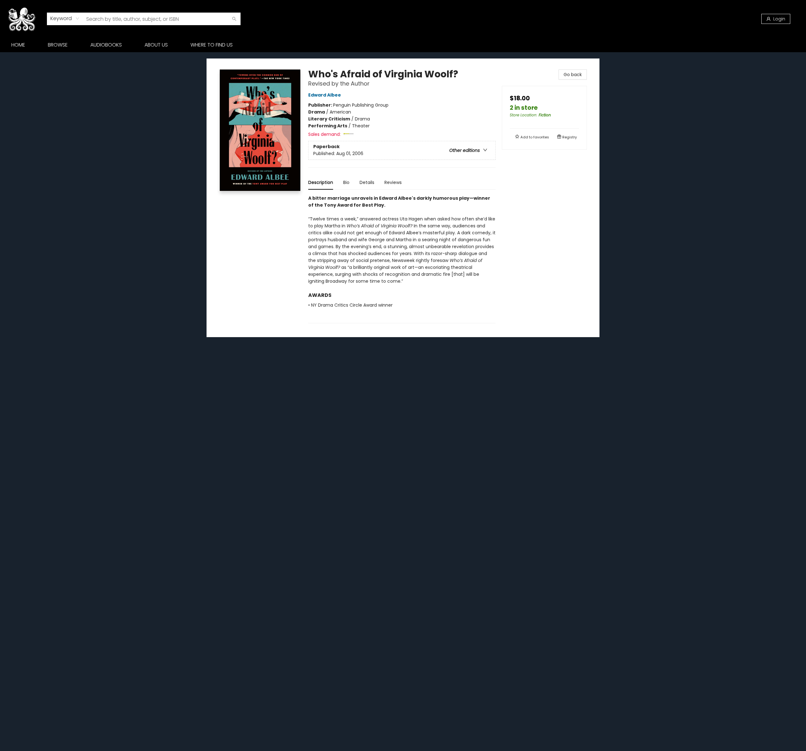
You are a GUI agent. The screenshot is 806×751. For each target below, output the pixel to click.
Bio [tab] (346, 182)
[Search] (234, 19)
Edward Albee (324, 95)
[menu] (403, 45)
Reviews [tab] (393, 182)
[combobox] (65, 19)
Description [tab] (320, 182)
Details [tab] (367, 182)
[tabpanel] (402, 259)
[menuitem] (18, 45)
